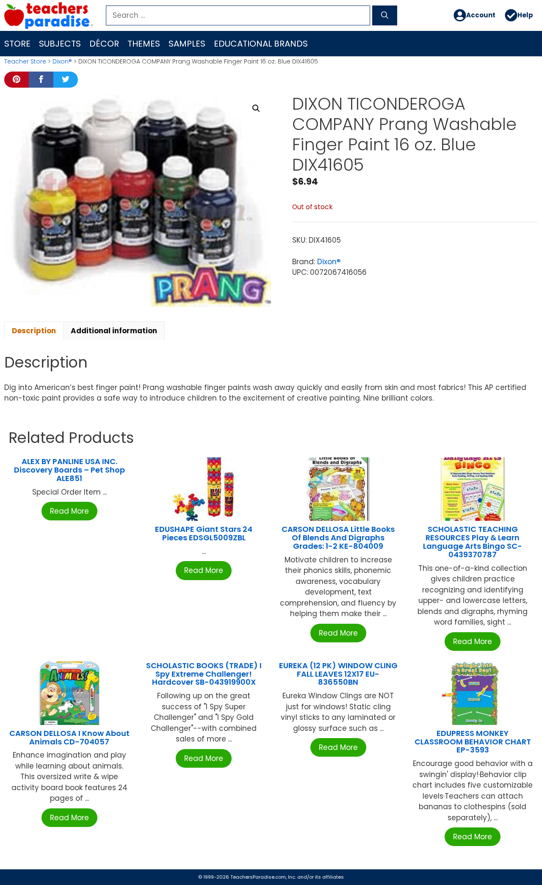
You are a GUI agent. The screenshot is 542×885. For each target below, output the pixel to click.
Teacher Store (25, 61)
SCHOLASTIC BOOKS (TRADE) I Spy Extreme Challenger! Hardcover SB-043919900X (204, 674)
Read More (69, 511)
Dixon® (62, 61)
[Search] (384, 16)
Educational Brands (261, 44)
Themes (143, 44)
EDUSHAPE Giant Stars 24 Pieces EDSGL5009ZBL (203, 533)
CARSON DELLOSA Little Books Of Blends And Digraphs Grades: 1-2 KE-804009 (338, 537)
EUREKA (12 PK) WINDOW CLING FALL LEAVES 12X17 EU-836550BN (338, 674)
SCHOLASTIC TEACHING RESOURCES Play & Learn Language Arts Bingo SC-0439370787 (472, 541)
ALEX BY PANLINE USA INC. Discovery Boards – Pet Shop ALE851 (69, 470)
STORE (17, 44)
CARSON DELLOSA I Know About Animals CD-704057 (69, 737)
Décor (104, 44)
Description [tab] (34, 331)
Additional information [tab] (114, 331)
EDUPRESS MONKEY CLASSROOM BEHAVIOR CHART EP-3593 (473, 741)
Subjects (60, 44)
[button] (256, 108)
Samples (187, 44)
